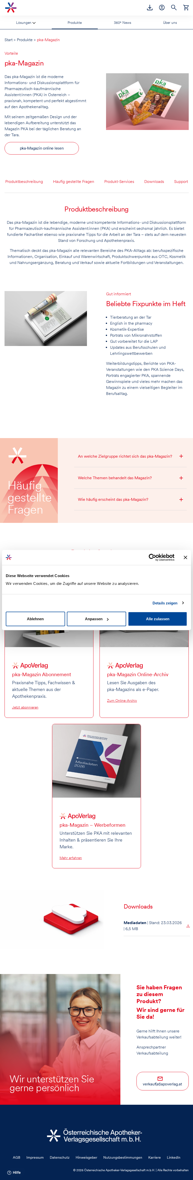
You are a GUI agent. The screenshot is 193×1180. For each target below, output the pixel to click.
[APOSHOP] (186, 7)
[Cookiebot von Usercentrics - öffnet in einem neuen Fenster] (152, 557)
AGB (16, 1157)
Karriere (154, 1157)
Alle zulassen (157, 619)
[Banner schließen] (185, 557)
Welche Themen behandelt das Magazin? (115, 477)
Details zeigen (165, 603)
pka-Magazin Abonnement (41, 674)
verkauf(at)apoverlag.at (162, 1084)
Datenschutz (60, 1157)
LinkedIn (173, 1157)
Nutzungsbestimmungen (122, 1157)
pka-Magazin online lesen (42, 148)
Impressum (35, 1157)
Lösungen (24, 23)
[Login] (162, 7)
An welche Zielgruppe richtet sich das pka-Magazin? (125, 456)
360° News (122, 23)
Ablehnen (35, 619)
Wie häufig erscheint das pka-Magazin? (113, 499)
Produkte (75, 23)
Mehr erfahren (71, 858)
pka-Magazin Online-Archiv (137, 674)
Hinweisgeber (86, 1157)
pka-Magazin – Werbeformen (92, 825)
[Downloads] (150, 7)
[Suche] (174, 7)
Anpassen (94, 619)
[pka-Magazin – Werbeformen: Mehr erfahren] (96, 760)
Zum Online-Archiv (122, 701)
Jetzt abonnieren (25, 707)
